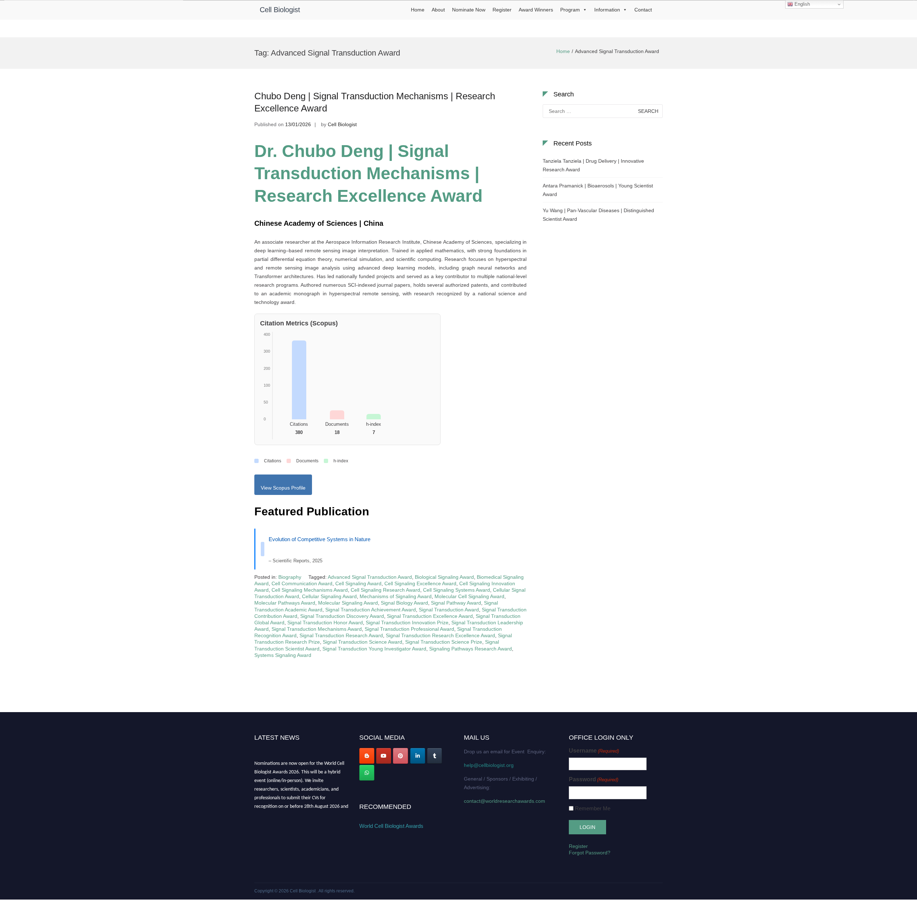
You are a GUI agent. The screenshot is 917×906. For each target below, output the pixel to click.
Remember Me (592, 808)
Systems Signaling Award (282, 655)
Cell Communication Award (302, 583)
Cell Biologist (280, 10)
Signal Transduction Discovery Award (342, 616)
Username (594, 751)
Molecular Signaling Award (348, 603)
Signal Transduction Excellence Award (430, 616)
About (438, 10)
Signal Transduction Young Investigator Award (374, 649)
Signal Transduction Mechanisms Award (317, 629)
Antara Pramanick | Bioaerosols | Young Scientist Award (598, 190)
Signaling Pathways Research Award (470, 649)
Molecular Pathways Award (284, 603)
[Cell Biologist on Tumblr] (434, 756)
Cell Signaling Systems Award (456, 590)
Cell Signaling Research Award (385, 590)
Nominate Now (468, 10)
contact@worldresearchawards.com (504, 801)
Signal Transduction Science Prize (443, 642)
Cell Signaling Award (358, 583)
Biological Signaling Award (444, 577)
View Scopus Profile (283, 488)
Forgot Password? (589, 852)
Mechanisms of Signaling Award (396, 596)
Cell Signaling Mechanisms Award (310, 590)
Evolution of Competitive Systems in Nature (319, 539)
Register (502, 10)
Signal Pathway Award (456, 603)
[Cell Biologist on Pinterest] (400, 756)
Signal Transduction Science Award (362, 642)
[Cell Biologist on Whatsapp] (366, 773)
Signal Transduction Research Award (341, 635)
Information (607, 10)
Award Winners (536, 10)
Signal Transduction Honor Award (325, 622)
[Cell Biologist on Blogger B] (366, 756)
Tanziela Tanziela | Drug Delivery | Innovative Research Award (593, 165)
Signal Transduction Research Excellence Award (440, 635)
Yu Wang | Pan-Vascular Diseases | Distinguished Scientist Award (598, 215)
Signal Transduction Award (449, 609)
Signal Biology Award (404, 603)
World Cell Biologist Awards (391, 826)
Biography (289, 577)
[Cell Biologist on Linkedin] (417, 756)
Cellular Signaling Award (329, 596)
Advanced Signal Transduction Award (370, 577)
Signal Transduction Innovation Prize (407, 622)
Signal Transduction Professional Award (409, 629)
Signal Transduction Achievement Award (370, 609)
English (801, 4)
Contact (643, 10)
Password (593, 779)
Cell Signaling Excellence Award (420, 583)
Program (570, 10)
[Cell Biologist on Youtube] (383, 756)
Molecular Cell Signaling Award (469, 596)
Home (417, 10)
